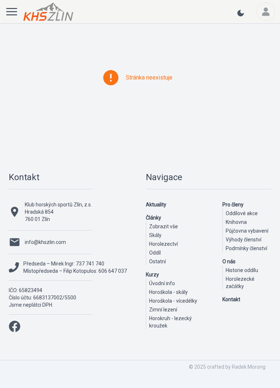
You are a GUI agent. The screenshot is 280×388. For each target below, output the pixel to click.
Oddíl (155, 253)
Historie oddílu (242, 270)
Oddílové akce (242, 213)
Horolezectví (163, 244)
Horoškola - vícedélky (173, 301)
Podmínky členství (246, 248)
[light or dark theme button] (240, 16)
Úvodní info (162, 283)
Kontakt (24, 177)
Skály (155, 235)
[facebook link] (14, 326)
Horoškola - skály (168, 292)
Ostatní (157, 261)
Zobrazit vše (163, 226)
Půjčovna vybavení (247, 231)
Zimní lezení (163, 310)
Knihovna (236, 222)
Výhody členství (243, 239)
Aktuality (156, 204)
